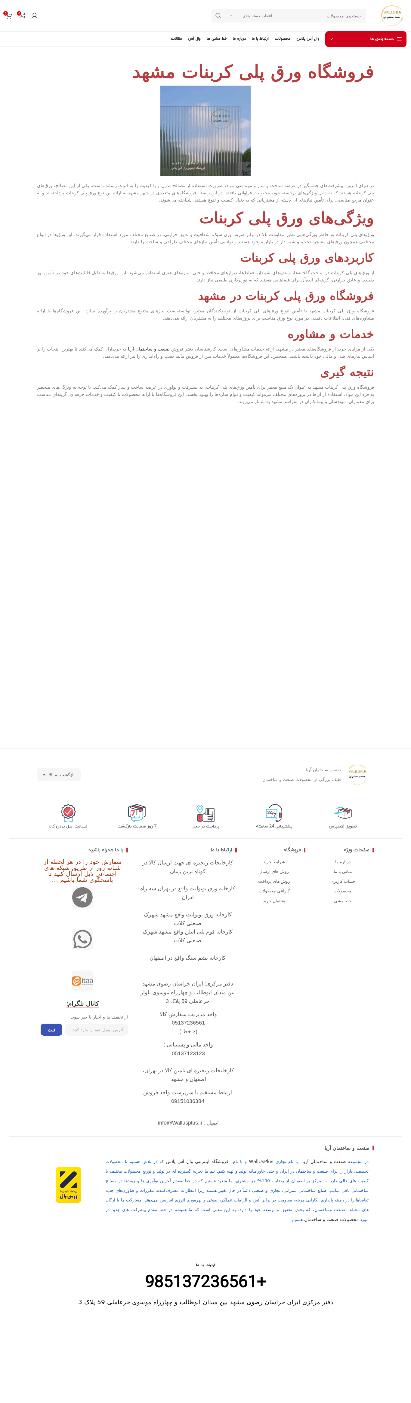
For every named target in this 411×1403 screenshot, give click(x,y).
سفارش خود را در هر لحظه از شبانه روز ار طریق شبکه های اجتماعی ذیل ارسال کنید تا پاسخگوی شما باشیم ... (83, 870)
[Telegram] (82, 897)
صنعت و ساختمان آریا (149, 348)
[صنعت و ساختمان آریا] (82, 981)
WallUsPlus (261, 1161)
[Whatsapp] (82, 939)
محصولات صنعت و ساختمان (331, 1219)
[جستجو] (218, 16)
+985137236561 (205, 1283)
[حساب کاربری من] (35, 16)
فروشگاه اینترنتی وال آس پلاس (197, 1161)
